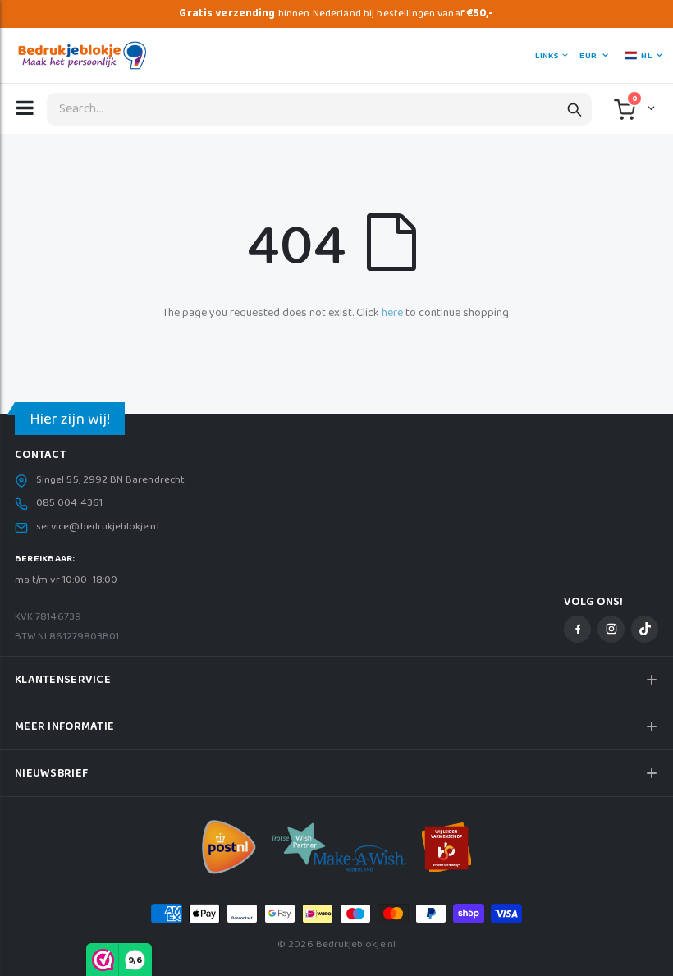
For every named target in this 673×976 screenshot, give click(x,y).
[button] (650, 107)
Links (546, 55)
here (392, 313)
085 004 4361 (69, 503)
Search (574, 109)
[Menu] (25, 107)
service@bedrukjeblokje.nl (97, 527)
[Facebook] (577, 629)
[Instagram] (611, 629)
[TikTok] (644, 629)
